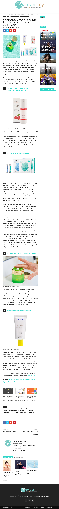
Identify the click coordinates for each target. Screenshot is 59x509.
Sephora (5, 410)
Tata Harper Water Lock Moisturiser (21, 253)
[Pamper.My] (29, 5)
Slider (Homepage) (25, 16)
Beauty (27, 11)
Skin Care (12, 16)
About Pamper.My (29, 507)
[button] (54, 11)
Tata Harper (31, 412)
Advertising (36, 507)
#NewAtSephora (11, 407)
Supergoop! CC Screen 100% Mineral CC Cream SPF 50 (15, 412)
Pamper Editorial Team (9, 27)
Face (8, 16)
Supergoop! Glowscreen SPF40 (19, 311)
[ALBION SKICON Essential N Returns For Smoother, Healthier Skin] (32, 464)
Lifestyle (37, 11)
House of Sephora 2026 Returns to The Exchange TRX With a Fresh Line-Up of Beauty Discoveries (20, 473)
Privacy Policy (50, 507)
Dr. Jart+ (18, 407)
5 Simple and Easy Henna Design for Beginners (47, 60)
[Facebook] (14, 451)
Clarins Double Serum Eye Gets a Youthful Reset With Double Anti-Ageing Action (8, 474)
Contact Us (42, 507)
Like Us (42, 17)
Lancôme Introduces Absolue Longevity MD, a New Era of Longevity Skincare (47, 69)
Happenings (43, 11)
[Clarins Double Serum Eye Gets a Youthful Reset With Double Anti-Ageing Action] (8, 465)
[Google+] (16, 451)
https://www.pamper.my (17, 443)
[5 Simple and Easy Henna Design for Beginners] (48, 58)
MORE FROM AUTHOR (19, 457)
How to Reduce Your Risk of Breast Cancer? (10, 432)
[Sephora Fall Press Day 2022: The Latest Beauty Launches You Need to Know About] (32, 391)
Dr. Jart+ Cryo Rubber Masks (19, 153)
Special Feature (20, 11)
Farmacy (5, 408)
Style (32, 11)
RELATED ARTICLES (8, 457)
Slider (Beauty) (18, 16)
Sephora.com (31, 375)
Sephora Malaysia (13, 410)
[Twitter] (22, 451)
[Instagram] (19, 451)
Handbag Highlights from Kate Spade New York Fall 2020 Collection (30, 433)
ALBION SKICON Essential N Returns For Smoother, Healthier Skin (32, 471)
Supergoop (31, 410)
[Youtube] (24, 451)
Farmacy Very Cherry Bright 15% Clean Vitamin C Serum (20, 89)
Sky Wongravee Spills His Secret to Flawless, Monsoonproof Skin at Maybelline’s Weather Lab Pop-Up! (48, 79)
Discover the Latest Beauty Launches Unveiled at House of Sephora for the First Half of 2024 (20, 399)
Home (14, 11)
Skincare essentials (22, 410)
